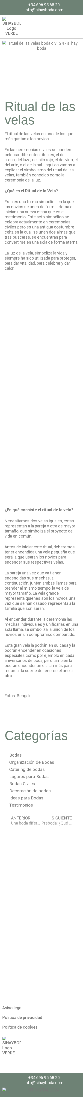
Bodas (15, 755)
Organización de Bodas (31, 762)
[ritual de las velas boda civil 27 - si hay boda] (41, 424)
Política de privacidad (22, 1017)
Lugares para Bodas (29, 776)
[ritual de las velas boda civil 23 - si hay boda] (41, 368)
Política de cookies (20, 1027)
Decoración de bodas (30, 790)
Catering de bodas (27, 769)
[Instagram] (75, 26)
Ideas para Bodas (26, 798)
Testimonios (21, 805)
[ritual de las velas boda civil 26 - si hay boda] (41, 314)
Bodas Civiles (22, 783)
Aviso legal (12, 1007)
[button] (65, 26)
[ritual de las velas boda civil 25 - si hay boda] (41, 479)
